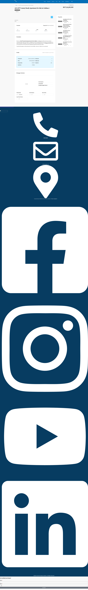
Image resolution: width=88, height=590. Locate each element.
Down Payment (31, 92)
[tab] (52, 17)
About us (53, 1)
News (56, 1)
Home (45, 1)
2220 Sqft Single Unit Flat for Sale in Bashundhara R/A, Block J (67, 36)
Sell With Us (67, 1)
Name (1, 580)
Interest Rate (44, 92)
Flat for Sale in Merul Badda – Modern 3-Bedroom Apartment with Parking (67, 25)
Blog (59, 1)
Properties (48, 1)
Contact (63, 1)
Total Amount (18, 92)
